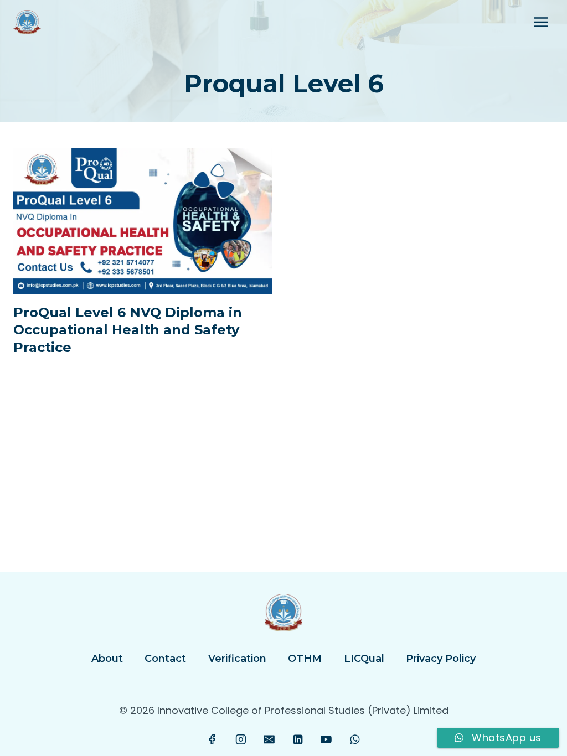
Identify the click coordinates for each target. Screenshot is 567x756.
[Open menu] (541, 22)
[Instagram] (241, 739)
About (107, 659)
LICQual (364, 659)
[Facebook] (213, 739)
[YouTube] (326, 739)
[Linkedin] (298, 739)
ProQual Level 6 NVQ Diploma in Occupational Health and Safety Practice (127, 329)
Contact (165, 659)
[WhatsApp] (355, 739)
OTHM (305, 659)
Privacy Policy (441, 659)
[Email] (269, 739)
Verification (237, 659)
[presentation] (142, 221)
